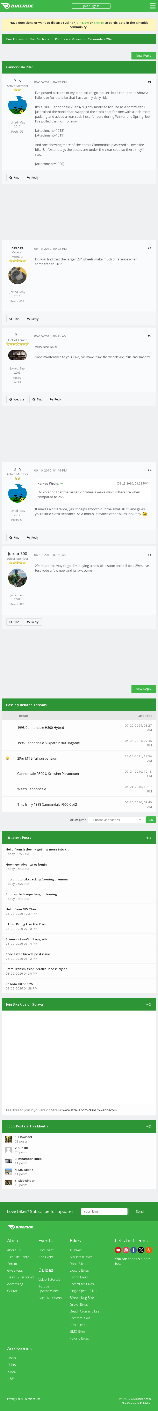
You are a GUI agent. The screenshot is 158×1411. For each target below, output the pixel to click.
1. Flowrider (23, 1137)
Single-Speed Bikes (83, 1291)
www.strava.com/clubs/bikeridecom (90, 1110)
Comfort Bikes (80, 1318)
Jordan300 (17, 553)
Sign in (95, 6)
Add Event (45, 1257)
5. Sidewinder (25, 1180)
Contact (13, 1291)
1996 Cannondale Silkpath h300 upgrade (48, 743)
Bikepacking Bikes (82, 1297)
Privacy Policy (15, 1399)
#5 (149, 554)
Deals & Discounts (21, 1277)
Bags (11, 1378)
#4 (149, 470)
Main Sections (39, 39)
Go (151, 820)
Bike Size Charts (50, 1298)
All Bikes (76, 1250)
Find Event (45, 1250)
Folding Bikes (79, 1338)
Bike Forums (15, 39)
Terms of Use (32, 1399)
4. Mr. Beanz (24, 1170)
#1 (149, 82)
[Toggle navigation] (152, 6)
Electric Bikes (79, 1270)
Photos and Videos (68, 39)
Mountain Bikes (81, 1257)
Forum (12, 1263)
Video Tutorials (49, 1279)
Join (85, 6)
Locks (11, 1358)
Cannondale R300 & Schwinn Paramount (48, 773)
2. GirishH (22, 1148)
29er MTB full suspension (37, 758)
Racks (11, 1371)
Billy (17, 80)
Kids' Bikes (77, 1325)
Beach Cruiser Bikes (84, 1311)
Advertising (15, 1284)
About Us (14, 1250)
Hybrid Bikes (79, 1277)
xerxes (18, 247)
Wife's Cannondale (31, 789)
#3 (149, 336)
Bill (17, 334)
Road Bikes (78, 1263)
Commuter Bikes (82, 1284)
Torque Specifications (48, 1288)
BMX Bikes (78, 1331)
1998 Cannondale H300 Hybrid (40, 727)
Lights (11, 1364)
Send (140, 1211)
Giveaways (15, 1270)
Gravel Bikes (79, 1304)
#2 (149, 248)
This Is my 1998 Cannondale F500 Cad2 (47, 804)
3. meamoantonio (28, 1159)
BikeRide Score (18, 1257)
